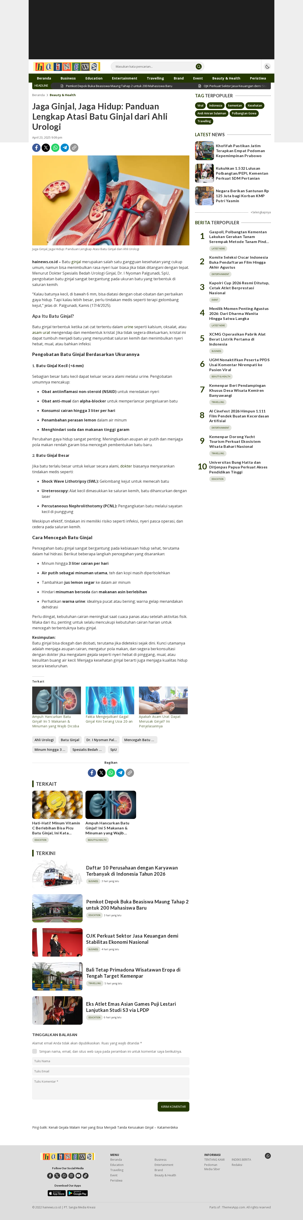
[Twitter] (46, 148)
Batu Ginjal (70, 740)
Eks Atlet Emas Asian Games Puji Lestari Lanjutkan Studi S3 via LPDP (131, 1007)
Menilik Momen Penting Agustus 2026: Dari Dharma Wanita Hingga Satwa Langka (239, 313)
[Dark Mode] (267, 66)
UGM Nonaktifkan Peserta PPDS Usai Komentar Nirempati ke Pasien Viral (239, 364)
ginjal (76, 261)
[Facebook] (36, 148)
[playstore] (77, 1195)
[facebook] (50, 1176)
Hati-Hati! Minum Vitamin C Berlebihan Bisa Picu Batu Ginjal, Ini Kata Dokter (56, 830)
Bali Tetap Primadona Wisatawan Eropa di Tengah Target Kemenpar (133, 973)
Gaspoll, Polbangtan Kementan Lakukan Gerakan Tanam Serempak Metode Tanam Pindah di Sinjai (240, 239)
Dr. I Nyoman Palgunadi (103, 740)
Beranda (38, 95)
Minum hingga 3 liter (51, 749)
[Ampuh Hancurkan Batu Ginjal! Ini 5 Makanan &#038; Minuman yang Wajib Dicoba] (56, 701)
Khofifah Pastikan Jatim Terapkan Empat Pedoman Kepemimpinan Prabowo (240, 150)
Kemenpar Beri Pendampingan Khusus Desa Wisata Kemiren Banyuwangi (237, 390)
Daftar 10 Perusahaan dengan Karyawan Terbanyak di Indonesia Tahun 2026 (132, 871)
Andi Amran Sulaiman (211, 113)
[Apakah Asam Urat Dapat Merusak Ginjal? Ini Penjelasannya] (163, 701)
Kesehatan (255, 105)
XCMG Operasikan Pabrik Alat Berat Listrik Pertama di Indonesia (237, 339)
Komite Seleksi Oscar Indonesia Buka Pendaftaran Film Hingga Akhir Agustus (238, 262)
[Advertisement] (151, 33)
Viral (200, 105)
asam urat (41, 332)
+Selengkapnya (261, 212)
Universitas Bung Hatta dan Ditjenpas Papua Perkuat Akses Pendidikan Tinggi (238, 467)
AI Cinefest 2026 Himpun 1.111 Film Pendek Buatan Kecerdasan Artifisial (239, 416)
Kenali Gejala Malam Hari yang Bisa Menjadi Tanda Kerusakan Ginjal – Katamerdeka (113, 1127)
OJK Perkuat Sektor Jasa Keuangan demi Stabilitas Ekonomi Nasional (132, 939)
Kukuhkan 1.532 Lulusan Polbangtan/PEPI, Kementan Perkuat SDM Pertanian (242, 173)
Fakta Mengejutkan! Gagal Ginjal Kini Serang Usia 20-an (109, 719)
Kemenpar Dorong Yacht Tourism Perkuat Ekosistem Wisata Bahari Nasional (235, 441)
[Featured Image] (110, 200)
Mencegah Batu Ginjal (140, 740)
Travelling (204, 121)
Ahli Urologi (44, 740)
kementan (235, 105)
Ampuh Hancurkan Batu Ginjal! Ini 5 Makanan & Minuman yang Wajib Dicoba (55, 721)
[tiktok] (86, 1176)
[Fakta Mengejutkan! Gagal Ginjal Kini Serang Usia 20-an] (110, 701)
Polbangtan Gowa (244, 113)
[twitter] (57, 1176)
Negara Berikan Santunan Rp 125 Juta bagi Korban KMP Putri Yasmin (242, 195)
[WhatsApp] (55, 148)
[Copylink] (74, 148)
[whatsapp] (64, 1176)
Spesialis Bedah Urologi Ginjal (89, 749)
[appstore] (57, 1195)
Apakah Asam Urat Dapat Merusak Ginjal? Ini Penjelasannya (160, 721)
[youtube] (78, 1176)
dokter (126, 466)
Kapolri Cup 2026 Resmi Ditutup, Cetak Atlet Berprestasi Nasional (239, 287)
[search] (199, 67)
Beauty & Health (63, 95)
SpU (113, 749)
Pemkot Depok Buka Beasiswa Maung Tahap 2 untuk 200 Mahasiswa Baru (137, 905)
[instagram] (71, 1176)
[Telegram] (65, 148)
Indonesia (215, 105)
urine (128, 326)
